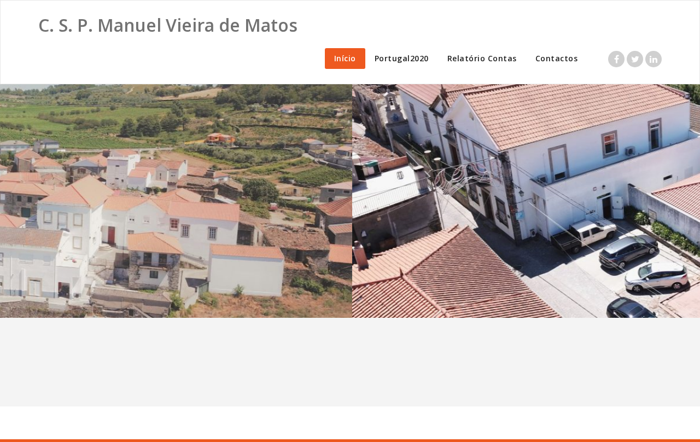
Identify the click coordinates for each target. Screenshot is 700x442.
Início (345, 58)
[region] (350, 201)
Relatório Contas (482, 58)
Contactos (556, 58)
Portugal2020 (402, 58)
